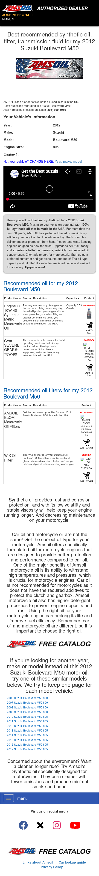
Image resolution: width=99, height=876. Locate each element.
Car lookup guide (72, 862)
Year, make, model (68, 161)
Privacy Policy (52, 866)
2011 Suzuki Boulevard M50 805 (27, 721)
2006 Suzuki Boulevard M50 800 (27, 698)
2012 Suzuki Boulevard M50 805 (27, 726)
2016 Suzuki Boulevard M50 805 (27, 744)
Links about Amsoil (38, 862)
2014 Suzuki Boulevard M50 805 (27, 735)
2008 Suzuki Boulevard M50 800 (27, 707)
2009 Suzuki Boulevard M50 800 (27, 712)
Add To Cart (89, 332)
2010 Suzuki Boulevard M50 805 (27, 716)
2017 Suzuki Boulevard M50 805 (27, 749)
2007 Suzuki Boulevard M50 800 (27, 702)
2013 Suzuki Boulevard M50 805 (27, 730)
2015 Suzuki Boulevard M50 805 (27, 740)
